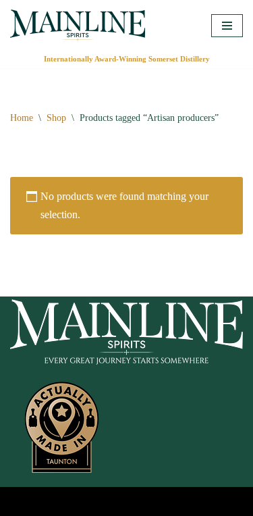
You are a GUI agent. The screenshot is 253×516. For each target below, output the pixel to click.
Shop (56, 118)
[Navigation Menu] (227, 25)
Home (21, 118)
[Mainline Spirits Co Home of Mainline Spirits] (77, 25)
